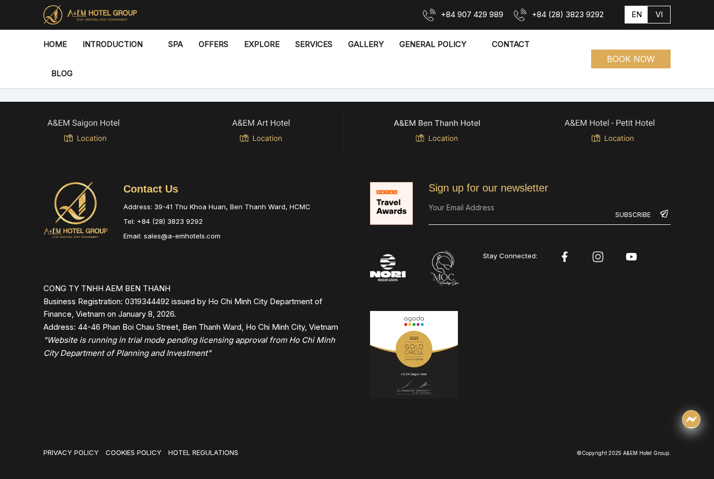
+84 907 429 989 (472, 14)
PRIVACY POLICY (71, 452)
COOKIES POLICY (134, 452)
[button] (631, 59)
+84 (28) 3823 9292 (568, 14)
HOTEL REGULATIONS (203, 452)
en (636, 14)
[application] (148, 44)
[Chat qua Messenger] (691, 419)
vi (659, 14)
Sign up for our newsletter (488, 188)
